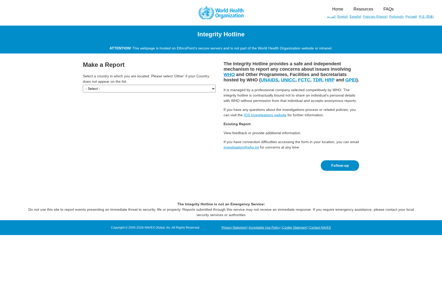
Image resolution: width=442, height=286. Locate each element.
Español (355, 16)
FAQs (388, 9)
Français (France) (375, 16)
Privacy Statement (234, 227)
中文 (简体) (426, 16)
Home (337, 9)
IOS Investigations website (265, 115)
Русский (411, 16)
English (342, 16)
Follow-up (340, 165)
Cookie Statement (294, 227)
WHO (229, 74)
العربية (331, 16)
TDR (317, 79)
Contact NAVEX (320, 227)
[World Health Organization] (221, 13)
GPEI (350, 79)
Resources (363, 9)
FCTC (304, 79)
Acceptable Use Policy (264, 227)
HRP (330, 79)
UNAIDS (269, 79)
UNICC (288, 79)
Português (396, 16)
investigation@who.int (241, 147)
